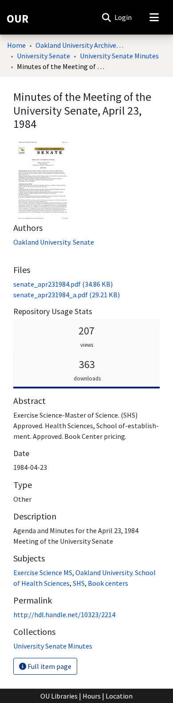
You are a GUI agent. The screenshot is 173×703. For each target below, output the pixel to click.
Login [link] (123, 17)
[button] (106, 17)
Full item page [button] (48, 666)
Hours (92, 695)
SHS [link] (79, 583)
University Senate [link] (43, 55)
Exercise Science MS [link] (42, 572)
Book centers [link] (108, 583)
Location (119, 695)
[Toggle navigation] (154, 17)
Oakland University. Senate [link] (53, 242)
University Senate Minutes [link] (119, 55)
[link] (63, 284)
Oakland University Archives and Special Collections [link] (79, 45)
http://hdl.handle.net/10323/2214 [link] (64, 614)
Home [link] (16, 45)
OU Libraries (59, 695)
